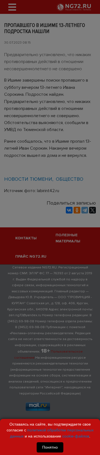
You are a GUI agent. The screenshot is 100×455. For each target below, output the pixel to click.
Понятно (50, 447)
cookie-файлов (75, 436)
